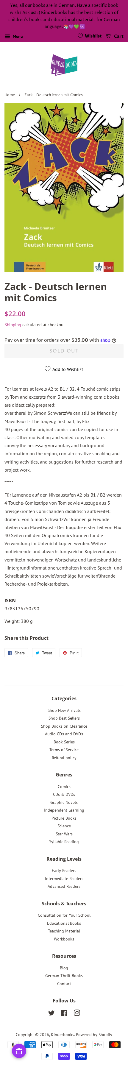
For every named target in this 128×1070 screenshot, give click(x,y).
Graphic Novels (64, 802)
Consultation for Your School (64, 915)
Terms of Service (64, 749)
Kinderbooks (62, 1034)
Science (64, 826)
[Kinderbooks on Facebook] (64, 1014)
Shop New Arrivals (64, 710)
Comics (64, 786)
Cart (118, 36)
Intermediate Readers (64, 878)
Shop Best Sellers (64, 718)
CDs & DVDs (64, 794)
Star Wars (64, 834)
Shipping (12, 324)
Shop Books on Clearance (64, 726)
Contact (64, 983)
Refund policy (64, 757)
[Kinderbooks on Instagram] (77, 1014)
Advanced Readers (64, 886)
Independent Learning (64, 810)
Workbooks (64, 939)
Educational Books (64, 923)
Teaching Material (64, 931)
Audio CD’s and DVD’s (64, 734)
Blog (64, 968)
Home (9, 95)
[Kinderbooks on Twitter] (51, 1014)
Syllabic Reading (64, 841)
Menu (17, 36)
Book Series (64, 742)
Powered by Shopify (94, 1034)
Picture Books (64, 818)
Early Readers (64, 870)
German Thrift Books (64, 975)
